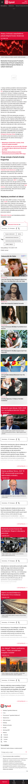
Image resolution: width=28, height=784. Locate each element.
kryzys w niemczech (10, 234)
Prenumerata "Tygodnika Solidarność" (11, 715)
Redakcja (5, 723)
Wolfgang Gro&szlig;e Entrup (8, 134)
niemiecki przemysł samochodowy (13, 241)
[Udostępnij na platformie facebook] (16, 228)
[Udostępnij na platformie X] (19, 228)
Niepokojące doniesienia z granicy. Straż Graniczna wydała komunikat (13, 143)
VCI (2, 91)
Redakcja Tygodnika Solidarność (10, 710)
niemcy (19, 234)
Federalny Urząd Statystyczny (8, 170)
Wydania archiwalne (7, 725)
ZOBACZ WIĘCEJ (9, 244)
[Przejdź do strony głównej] (10, 2)
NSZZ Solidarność (24, 2)
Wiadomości (11, 5)
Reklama (5, 732)
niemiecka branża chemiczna (11, 237)
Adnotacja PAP (6, 730)
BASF (15, 180)
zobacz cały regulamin (8, 769)
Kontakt (4, 727)
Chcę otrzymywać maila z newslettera (11, 756)
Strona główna (4, 5)
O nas (4, 713)
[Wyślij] (26, 752)
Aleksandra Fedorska (6, 215)
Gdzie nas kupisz (6, 720)
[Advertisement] (14, 19)
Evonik (5, 202)
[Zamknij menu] (2, 2)
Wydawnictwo (6, 718)
